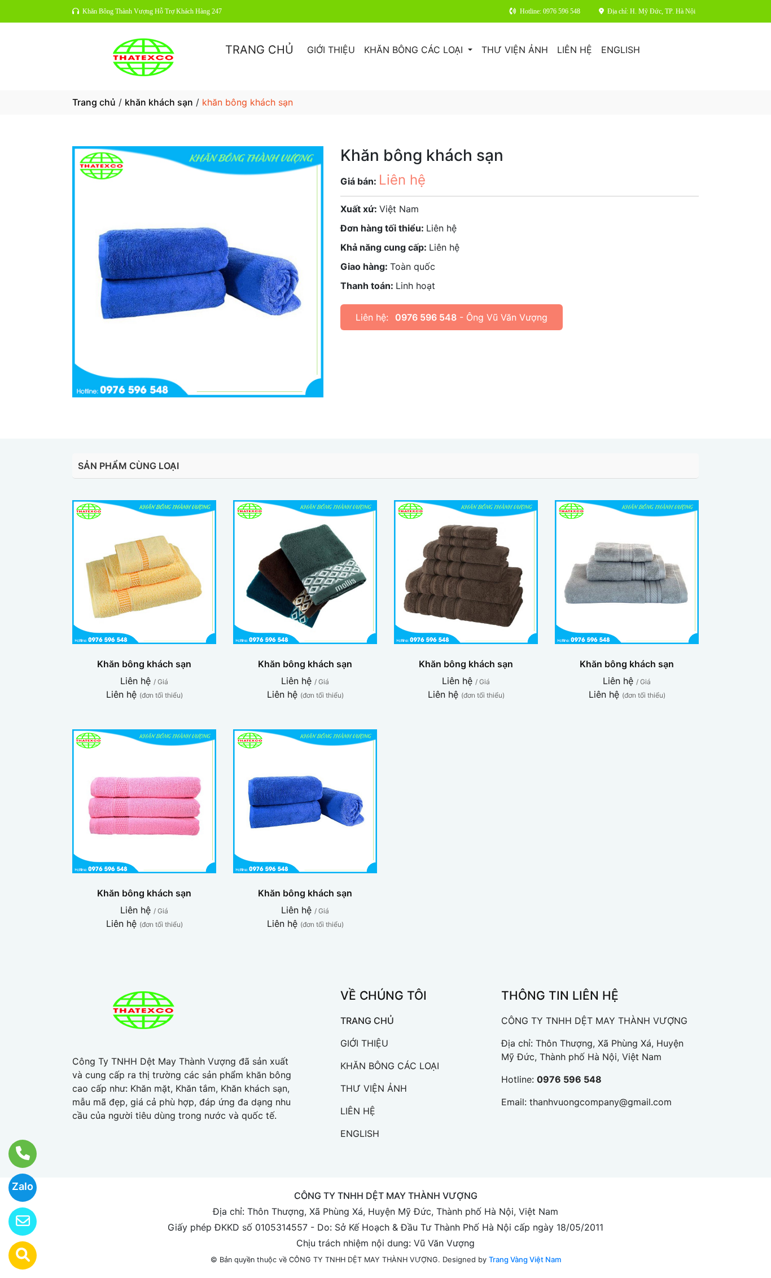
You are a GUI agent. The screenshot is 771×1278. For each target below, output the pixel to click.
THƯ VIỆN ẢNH (514, 49)
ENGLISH (620, 49)
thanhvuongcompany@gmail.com (600, 1102)
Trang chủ (94, 102)
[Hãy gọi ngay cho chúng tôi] (15, 1153)
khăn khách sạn (159, 102)
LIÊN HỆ (574, 49)
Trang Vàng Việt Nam (525, 1259)
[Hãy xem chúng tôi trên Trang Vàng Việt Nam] (15, 1255)
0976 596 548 (426, 317)
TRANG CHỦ (259, 49)
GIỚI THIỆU (331, 49)
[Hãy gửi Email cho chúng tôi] (15, 1221)
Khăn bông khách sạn (144, 663)
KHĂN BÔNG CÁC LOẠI (415, 49)
